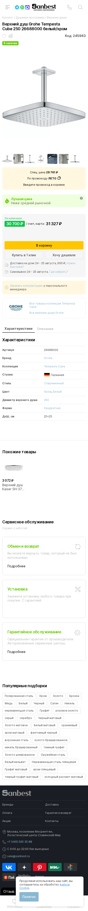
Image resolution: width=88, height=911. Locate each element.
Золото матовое (16, 725)
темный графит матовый (21, 776)
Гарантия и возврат (58, 813)
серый (9, 718)
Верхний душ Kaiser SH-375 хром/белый (13, 487)
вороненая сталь (16, 740)
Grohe (48, 358)
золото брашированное (51, 740)
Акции (6, 821)
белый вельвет (15, 762)
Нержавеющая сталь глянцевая (54, 762)
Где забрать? (58, 271)
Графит (44, 710)
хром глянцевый (44, 769)
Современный (54, 383)
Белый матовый (44, 725)
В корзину (44, 245)
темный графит (54, 747)
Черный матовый (49, 718)
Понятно (29, 897)
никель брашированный (21, 747)
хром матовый (14, 732)
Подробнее (16, 566)
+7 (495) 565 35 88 (19, 841)
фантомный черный (43, 732)
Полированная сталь (19, 696)
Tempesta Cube (54, 366)
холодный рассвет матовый (63, 776)
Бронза (74, 696)
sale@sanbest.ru (18, 856)
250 (46, 400)
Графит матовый (16, 769)
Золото (58, 696)
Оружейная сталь (53, 754)
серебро (26, 718)
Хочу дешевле (64, 255)
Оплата (7, 813)
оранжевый (69, 725)
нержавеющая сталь (19, 710)
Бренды (7, 804)
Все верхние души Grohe (46, 312)
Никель (70, 703)
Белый (57, 391)
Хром (47, 391)
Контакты (51, 821)
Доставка (52, 804)
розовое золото (67, 710)
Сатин (54, 703)
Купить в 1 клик (24, 255)
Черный (39, 703)
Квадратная (52, 408)
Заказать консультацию (26, 285)
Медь (9, 703)
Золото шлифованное (20, 754)
